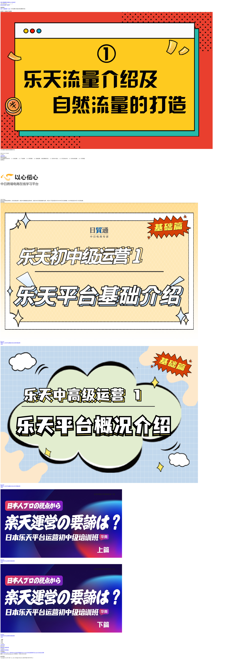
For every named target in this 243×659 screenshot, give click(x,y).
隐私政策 (3, 647)
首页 (2, 2)
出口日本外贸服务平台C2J (19, 652)
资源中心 (9, 2)
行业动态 (13, 2)
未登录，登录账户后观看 (6, 11)
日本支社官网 (41, 652)
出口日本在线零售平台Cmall (31, 652)
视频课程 (5, 2)
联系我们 (7, 650)
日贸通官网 (3, 652)
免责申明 (7, 647)
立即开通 (3, 155)
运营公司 (3, 650)
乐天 (9, 8)
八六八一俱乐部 (9, 652)
